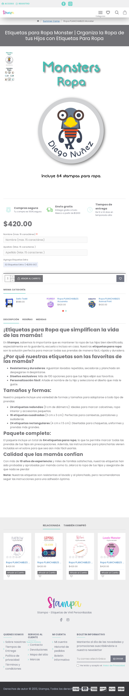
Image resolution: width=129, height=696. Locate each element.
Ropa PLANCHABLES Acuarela (67, 300)
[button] (63, 311)
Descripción (11, 319)
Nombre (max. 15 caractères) (19, 234)
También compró (74, 525)
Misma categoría (14, 289)
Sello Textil (21, 298)
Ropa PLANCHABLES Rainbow (18, 562)
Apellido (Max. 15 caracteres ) (19, 246)
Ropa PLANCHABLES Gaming (49, 562)
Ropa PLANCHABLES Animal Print (109, 300)
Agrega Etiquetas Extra (15, 259)
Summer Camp (51, 21)
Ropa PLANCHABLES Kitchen (81, 562)
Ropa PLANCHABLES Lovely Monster (112, 562)
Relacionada (51, 525)
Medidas (41, 319)
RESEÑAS (27, 319)
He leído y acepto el (102, 665)
